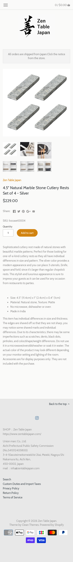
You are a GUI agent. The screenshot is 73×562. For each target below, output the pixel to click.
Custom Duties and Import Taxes (22, 484)
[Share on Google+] (28, 210)
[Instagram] (37, 418)
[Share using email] (33, 210)
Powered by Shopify (52, 525)
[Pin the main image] (23, 210)
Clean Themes (30, 525)
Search (7, 479)
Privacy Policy (11, 488)
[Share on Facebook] (14, 210)
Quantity (7, 226)
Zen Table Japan (12, 180)
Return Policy (11, 493)
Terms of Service (12, 497)
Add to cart (27, 233)
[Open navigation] (5, 5)
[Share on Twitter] (18, 210)
